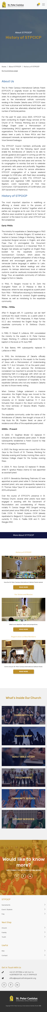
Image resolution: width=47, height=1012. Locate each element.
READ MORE (23, 587)
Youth (4, 937)
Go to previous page (10, 71)
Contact (4, 955)
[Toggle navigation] (43, 4)
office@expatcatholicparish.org (22, 978)
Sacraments (6, 905)
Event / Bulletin (7, 909)
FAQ (3, 951)
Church (4, 928)
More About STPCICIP (23, 535)
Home (4, 67)
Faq (3, 914)
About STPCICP (15, 67)
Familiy (4, 932)
